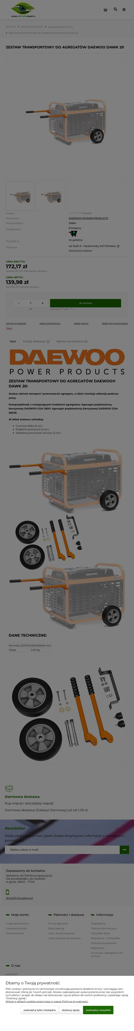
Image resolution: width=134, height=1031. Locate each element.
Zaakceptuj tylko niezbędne (40, 1010)
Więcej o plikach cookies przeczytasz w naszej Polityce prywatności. (47, 1001)
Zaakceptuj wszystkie (98, 1010)
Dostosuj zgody (71, 1010)
